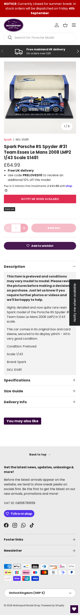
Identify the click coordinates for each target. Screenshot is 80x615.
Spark (8, 139)
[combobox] (40, 37)
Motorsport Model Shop (26, 605)
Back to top (38, 454)
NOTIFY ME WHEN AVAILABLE (40, 199)
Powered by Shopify (52, 605)
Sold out (54, 228)
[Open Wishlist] (74, 609)
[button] (65, 25)
